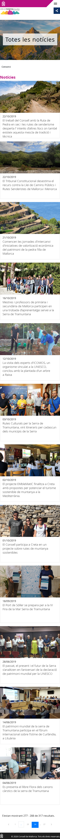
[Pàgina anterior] (8, 824)
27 (45, 824)
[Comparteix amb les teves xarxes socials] (57, 10)
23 (29, 824)
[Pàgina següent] (51, 824)
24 (36, 824)
